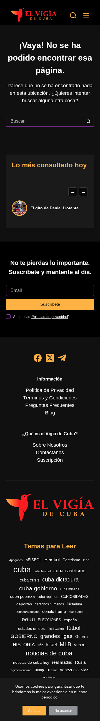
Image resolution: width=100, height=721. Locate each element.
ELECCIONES (49, 620)
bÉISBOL (34, 560)
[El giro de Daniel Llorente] (19, 208)
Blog (50, 413)
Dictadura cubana (27, 611)
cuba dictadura (60, 579)
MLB (65, 644)
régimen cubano (20, 670)
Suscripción (50, 460)
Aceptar (34, 710)
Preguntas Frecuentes (49, 405)
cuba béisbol (42, 571)
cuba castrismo (69, 570)
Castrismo (71, 560)
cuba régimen (48, 596)
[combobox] (44, 121)
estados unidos (31, 628)
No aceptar (63, 710)
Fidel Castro (56, 628)
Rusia (80, 662)
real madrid (62, 662)
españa (70, 620)
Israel (51, 644)
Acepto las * (41, 317)
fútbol (73, 628)
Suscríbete (50, 304)
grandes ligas (56, 636)
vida (85, 670)
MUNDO (80, 645)
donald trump (54, 611)
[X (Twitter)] (50, 358)
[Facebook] (38, 358)
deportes (24, 604)
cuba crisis (29, 580)
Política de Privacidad (50, 390)
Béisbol (52, 559)
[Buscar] (73, 15)
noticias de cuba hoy (31, 662)
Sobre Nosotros (49, 445)
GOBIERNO (24, 636)
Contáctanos (50, 452)
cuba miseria (69, 589)
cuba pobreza (22, 596)
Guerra (81, 637)
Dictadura (74, 604)
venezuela (69, 669)
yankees (49, 677)
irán (40, 645)
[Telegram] (62, 358)
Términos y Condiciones (50, 398)
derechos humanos (49, 604)
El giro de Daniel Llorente (55, 208)
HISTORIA (24, 644)
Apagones (16, 560)
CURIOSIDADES (75, 597)
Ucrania (52, 670)
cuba (22, 569)
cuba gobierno (38, 588)
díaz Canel (76, 611)
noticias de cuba (49, 653)
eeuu (28, 619)
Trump (39, 670)
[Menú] (86, 15)
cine (86, 560)
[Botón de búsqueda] (88, 121)
